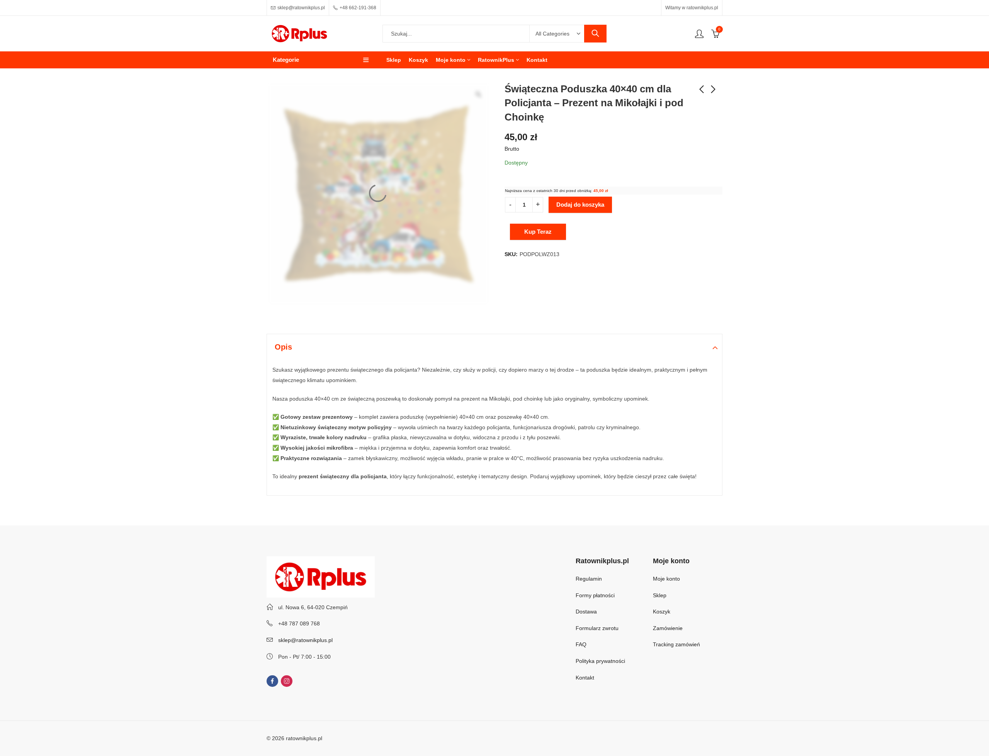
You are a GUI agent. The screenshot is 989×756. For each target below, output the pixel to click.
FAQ (581, 644)
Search (595, 33)
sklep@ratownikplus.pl (305, 640)
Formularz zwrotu (597, 628)
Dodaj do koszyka (580, 204)
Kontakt (585, 677)
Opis (283, 347)
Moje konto (666, 579)
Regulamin (589, 579)
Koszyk (661, 611)
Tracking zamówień (676, 644)
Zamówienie (668, 628)
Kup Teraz (538, 231)
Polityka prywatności (600, 661)
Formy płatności (596, 595)
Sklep (659, 595)
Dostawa (586, 611)
